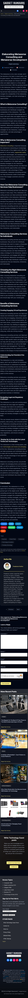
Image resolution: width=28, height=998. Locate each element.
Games (3, 751)
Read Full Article (6, 727)
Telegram (19, 527)
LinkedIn (18, 523)
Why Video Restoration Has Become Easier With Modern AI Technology (13, 790)
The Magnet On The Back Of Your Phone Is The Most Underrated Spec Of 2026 (13, 721)
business (4, 539)
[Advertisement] (14, 34)
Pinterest (3, 527)
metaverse (21, 539)
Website (3, 667)
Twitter (11, 523)
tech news (23, 971)
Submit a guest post (17, 980)
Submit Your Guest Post (14, 862)
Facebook (3, 523)
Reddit (3, 531)
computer (23, 974)
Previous (11, 609)
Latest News (7, 890)
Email (3, 659)
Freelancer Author (9, 67)
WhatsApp (11, 527)
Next (18, 609)
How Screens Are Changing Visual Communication (11, 824)
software (7, 976)
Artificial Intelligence (6, 785)
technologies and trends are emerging (14, 447)
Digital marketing (9, 13)
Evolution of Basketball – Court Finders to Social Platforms (13, 755)
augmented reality (20, 152)
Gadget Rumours (22, 991)
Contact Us (14, 866)
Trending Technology (7, 545)
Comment (4, 634)
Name (3, 651)
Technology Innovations (7, 542)
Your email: (6, 909)
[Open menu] (1, 11)
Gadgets (4, 716)
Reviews (6, 892)
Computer (6, 883)
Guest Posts (13, 539)
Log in (4, 941)
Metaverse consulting (6, 146)
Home (2, 13)
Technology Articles (6, 820)
